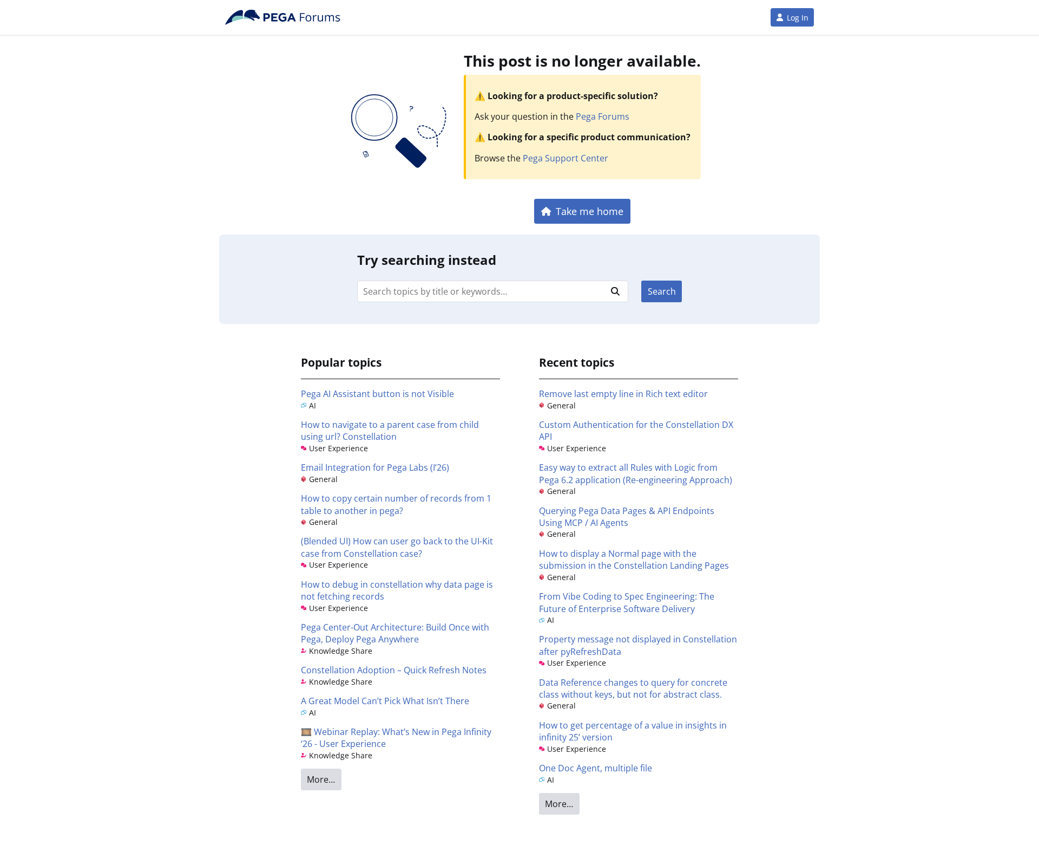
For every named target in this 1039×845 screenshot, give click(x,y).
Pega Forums (602, 116)
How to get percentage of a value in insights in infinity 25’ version (633, 731)
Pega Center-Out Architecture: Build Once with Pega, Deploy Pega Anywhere (395, 633)
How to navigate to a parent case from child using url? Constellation (390, 431)
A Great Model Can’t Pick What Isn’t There (385, 701)
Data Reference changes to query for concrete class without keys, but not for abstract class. (633, 688)
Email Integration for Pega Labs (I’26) (375, 467)
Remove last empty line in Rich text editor (623, 394)
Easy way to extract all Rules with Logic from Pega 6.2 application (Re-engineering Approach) (635, 473)
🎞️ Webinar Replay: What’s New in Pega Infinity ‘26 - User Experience (396, 738)
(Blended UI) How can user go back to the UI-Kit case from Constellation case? (397, 547)
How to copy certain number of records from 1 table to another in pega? (396, 504)
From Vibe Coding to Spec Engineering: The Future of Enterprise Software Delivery (626, 602)
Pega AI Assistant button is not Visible (377, 394)
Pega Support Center (565, 158)
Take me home (589, 211)
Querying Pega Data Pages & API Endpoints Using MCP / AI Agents (626, 517)
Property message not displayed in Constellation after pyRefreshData (638, 645)
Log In (797, 17)
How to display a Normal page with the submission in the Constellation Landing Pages (634, 559)
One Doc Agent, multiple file (595, 768)
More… (321, 779)
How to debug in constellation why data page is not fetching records (397, 590)
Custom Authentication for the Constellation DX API (636, 431)
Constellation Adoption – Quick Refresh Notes (393, 670)
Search (662, 291)
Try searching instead (426, 260)
